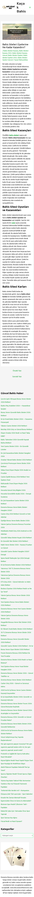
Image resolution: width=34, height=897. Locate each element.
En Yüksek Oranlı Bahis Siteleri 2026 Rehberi (16, 629)
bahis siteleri (14, 135)
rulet (13, 223)
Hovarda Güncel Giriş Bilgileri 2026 (13, 490)
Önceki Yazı (17, 371)
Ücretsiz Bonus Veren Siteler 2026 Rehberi (16, 680)
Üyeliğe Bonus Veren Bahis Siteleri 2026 (15, 520)
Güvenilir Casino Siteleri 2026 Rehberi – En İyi (17, 646)
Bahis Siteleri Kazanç (10, 51)
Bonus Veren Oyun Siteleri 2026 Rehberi (15, 649)
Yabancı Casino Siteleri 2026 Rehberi (14, 426)
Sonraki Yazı (17, 376)
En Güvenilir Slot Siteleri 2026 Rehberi (14, 541)
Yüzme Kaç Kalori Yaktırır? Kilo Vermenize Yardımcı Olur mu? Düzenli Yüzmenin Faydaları (15, 784)
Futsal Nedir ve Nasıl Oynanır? (11, 821)
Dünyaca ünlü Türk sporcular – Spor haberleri (16, 794)
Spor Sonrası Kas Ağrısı (9, 818)
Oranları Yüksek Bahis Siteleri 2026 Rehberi (16, 460)
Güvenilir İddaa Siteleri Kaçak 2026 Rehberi (16, 537)
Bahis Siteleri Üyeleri (15, 55)
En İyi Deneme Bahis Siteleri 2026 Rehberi (16, 565)
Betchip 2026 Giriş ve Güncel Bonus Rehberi (16, 429)
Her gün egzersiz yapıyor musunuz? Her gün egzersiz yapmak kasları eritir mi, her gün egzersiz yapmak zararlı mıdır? (16, 747)
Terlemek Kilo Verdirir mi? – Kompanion (15, 790)
